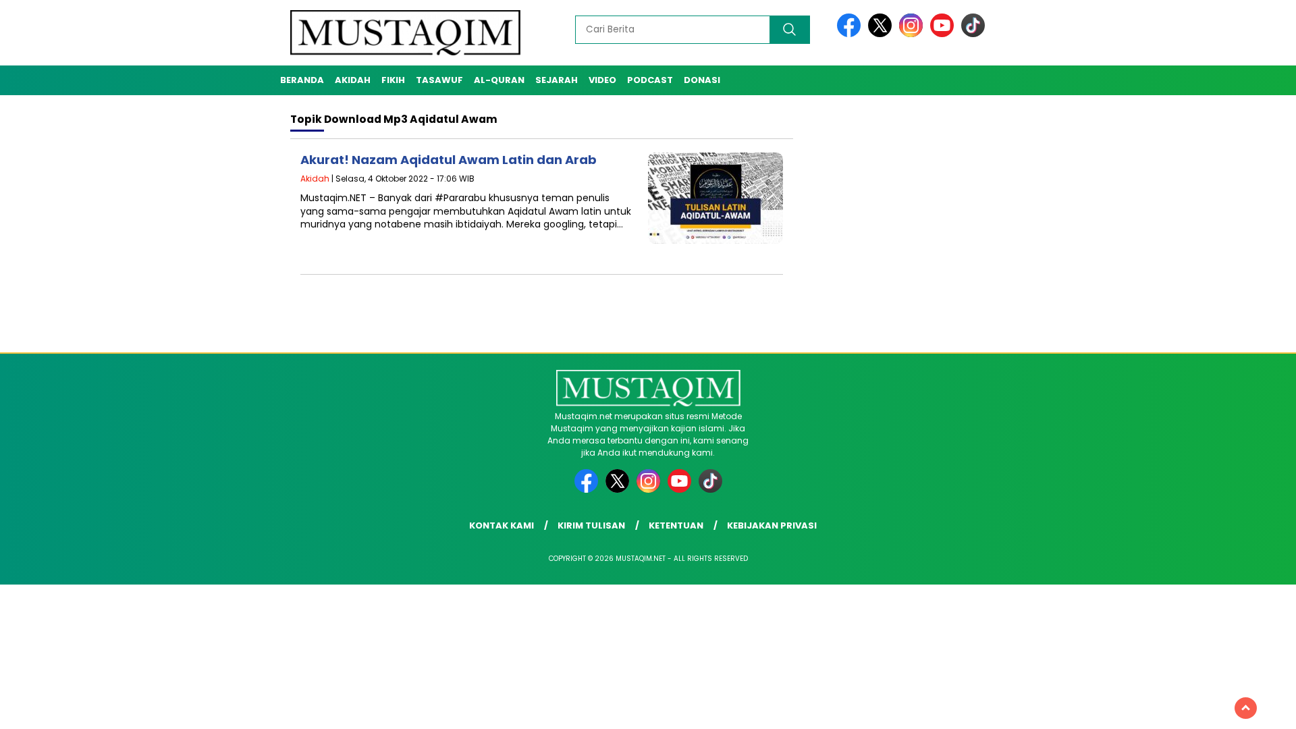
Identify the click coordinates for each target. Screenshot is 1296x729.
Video (602, 80)
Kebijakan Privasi (772, 525)
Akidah (353, 80)
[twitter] (882, 34)
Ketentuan (676, 525)
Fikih (393, 80)
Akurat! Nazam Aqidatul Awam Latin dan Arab (448, 159)
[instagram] (913, 34)
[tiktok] (973, 34)
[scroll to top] (1246, 708)
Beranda (302, 80)
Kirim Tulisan (591, 525)
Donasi (702, 80)
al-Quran (499, 80)
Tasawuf (439, 80)
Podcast (650, 80)
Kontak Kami (501, 525)
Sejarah (556, 80)
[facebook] (851, 34)
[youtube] (944, 34)
